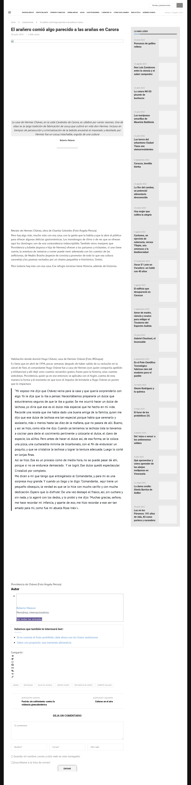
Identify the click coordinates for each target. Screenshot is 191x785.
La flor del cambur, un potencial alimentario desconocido (144, 192)
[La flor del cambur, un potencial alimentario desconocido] (168, 192)
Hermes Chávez (63, 685)
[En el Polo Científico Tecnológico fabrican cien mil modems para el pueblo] (168, 367)
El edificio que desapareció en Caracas (142, 292)
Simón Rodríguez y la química (144, 390)
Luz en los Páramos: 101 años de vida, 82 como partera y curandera (144, 515)
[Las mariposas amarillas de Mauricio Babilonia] (168, 120)
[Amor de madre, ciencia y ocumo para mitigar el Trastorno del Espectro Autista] (168, 317)
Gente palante (42, 12)
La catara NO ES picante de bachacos (142, 95)
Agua (82, 12)
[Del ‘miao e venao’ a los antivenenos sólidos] (168, 441)
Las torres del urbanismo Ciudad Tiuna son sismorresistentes (144, 144)
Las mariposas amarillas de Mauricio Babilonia (144, 119)
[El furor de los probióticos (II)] (168, 417)
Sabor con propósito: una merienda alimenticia (44, 642)
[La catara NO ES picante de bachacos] (168, 96)
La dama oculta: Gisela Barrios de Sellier (143, 489)
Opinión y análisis (57, 12)
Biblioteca (135, 12)
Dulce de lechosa (45, 685)
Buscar (180, 5)
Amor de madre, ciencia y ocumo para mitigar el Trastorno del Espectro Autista (143, 319)
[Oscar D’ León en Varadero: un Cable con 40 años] (168, 269)
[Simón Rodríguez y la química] (168, 393)
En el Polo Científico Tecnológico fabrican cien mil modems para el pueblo (144, 369)
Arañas (16, 685)
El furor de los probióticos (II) (142, 414)
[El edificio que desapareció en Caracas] (168, 293)
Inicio (13, 22)
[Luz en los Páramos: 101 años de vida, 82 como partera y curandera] (168, 515)
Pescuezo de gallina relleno (144, 45)
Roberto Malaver (26, 608)
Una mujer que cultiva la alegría (143, 213)
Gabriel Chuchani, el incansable (144, 340)
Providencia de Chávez (83, 685)
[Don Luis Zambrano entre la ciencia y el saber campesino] (168, 72)
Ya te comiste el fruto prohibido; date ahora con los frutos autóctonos (57, 637)
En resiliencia (28, 12)
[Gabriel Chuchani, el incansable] (168, 343)
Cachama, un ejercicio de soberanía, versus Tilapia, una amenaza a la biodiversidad (143, 244)
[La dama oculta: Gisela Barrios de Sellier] (168, 491)
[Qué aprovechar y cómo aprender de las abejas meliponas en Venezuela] (168, 465)
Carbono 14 (106, 12)
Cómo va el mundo (121, 12)
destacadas (28, 685)
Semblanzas (72, 12)
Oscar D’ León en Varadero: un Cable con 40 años (144, 268)
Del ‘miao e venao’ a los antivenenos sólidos (144, 440)
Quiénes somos (149, 12)
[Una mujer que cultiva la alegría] (168, 216)
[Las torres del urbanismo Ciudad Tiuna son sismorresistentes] (168, 144)
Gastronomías (93, 12)
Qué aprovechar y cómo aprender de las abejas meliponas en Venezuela (144, 467)
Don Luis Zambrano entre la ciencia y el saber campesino (144, 71)
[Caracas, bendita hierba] (168, 168)
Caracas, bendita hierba (143, 165)
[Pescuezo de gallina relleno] (168, 48)
